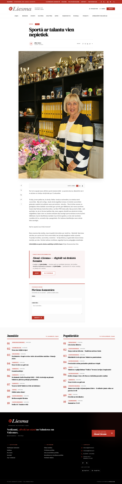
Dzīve (56, 16)
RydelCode (112, 481)
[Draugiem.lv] (90, 43)
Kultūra (40, 16)
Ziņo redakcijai (92, 1)
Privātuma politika (49, 450)
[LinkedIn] (87, 43)
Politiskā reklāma (73, 1)
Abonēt (111, 8)
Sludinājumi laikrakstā (53, 1)
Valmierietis (66, 16)
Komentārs (35, 302)
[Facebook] (101, 2)
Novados (25, 16)
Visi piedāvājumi (48, 273)
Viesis (37, 24)
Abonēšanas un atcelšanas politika (53, 455)
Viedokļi (76, 16)
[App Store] (108, 2)
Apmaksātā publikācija (99, 16)
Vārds (33, 296)
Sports (33, 16)
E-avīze (103, 8)
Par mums (9, 452)
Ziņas (16, 16)
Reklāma (64, 1)
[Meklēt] (113, 2)
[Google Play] (111, 2)
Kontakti (83, 1)
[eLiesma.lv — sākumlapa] (20, 9)
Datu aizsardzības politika (51, 452)
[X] (104, 2)
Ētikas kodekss (48, 447)
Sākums (31, 24)
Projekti (85, 16)
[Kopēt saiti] (92, 43)
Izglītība (49, 16)
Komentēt (37, 317)
